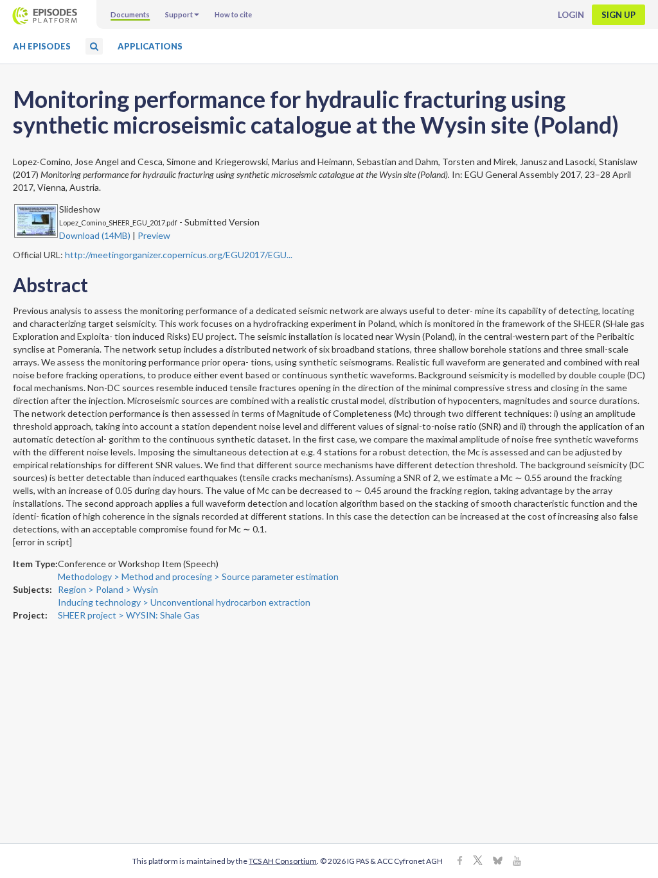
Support (179, 14)
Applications (150, 46)
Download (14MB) (94, 235)
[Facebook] (460, 861)
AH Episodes (42, 46)
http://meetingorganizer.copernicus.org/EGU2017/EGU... (178, 254)
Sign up (618, 15)
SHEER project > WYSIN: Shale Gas (129, 615)
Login (571, 15)
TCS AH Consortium (283, 861)
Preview (154, 235)
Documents (130, 14)
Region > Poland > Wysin (108, 589)
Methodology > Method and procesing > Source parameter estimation (198, 576)
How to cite (233, 14)
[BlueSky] (497, 861)
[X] (478, 861)
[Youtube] (517, 861)
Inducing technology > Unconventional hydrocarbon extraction (184, 602)
